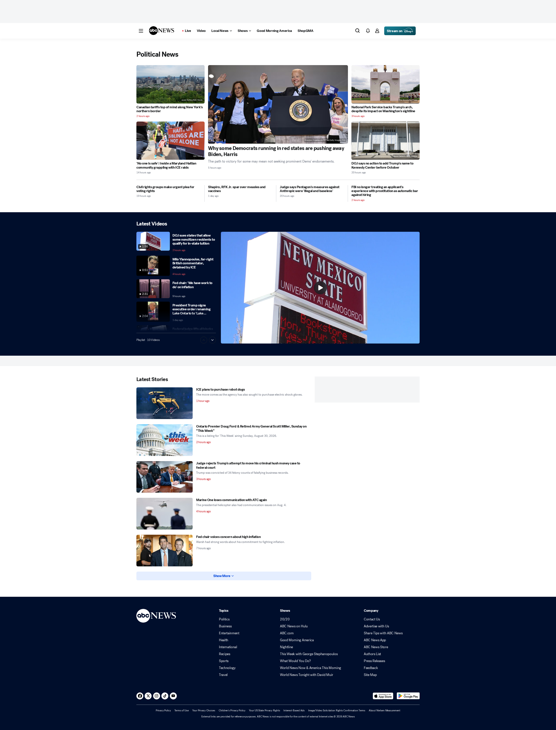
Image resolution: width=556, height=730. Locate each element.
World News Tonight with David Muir (306, 675)
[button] (141, 30)
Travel (223, 675)
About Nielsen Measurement (384, 710)
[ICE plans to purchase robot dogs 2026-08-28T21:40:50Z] (164, 403)
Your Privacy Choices (203, 710)
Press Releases (374, 661)
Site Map (370, 675)
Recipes (224, 654)
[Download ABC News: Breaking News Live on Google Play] (408, 695)
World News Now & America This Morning (310, 668)
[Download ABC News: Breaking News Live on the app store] (383, 695)
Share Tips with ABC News (383, 633)
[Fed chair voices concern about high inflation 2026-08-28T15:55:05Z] (164, 550)
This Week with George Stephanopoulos (309, 654)
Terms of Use (181, 710)
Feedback (371, 668)
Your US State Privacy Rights (264, 710)
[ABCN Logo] (161, 31)
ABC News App (375, 640)
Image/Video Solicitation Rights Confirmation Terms (336, 710)
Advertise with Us (376, 626)
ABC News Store (376, 647)
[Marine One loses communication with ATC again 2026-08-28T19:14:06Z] (164, 513)
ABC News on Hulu (294, 626)
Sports (223, 661)
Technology (227, 668)
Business (225, 626)
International (228, 647)
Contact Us (372, 619)
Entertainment (229, 633)
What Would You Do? (295, 661)
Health (223, 640)
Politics (224, 619)
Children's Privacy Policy (232, 710)
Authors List (372, 654)
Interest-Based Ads (294, 710)
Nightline (286, 647)
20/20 (285, 619)
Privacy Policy (163, 710)
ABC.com (287, 633)
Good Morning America (297, 640)
